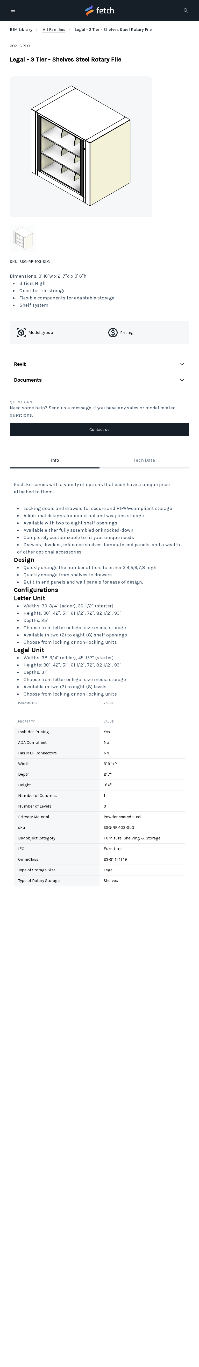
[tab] (55, 460)
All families (54, 29)
